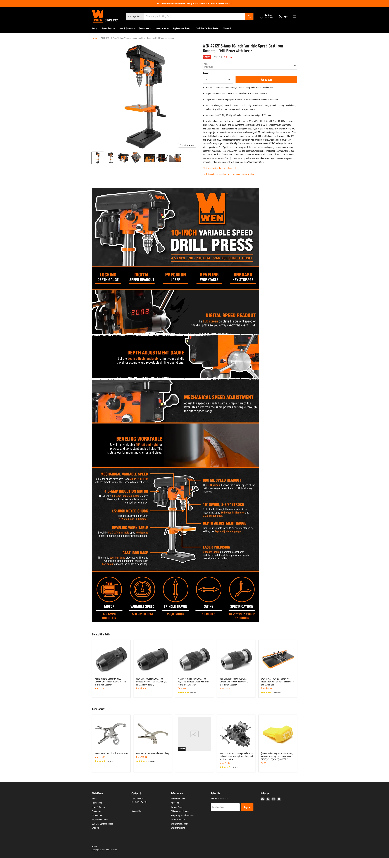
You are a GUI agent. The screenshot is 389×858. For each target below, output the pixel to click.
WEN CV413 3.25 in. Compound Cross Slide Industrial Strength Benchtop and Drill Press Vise (236, 756)
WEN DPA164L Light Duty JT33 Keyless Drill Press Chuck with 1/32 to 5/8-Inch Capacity (110, 681)
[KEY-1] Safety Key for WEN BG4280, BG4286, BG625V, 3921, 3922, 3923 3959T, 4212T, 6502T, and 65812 (277, 756)
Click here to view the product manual (219, 168)
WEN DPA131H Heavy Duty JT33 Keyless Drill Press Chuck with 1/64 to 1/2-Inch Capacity (235, 681)
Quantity (206, 73)
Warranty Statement (179, 824)
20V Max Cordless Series (207, 28)
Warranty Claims (178, 828)
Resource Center (178, 798)
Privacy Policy (177, 807)
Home (94, 28)
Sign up (247, 807)
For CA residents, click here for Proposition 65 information (228, 174)
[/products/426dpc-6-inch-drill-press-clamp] (153, 734)
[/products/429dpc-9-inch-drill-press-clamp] (111, 734)
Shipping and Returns (180, 811)
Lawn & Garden (126, 28)
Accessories (161, 28)
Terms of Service (178, 819)
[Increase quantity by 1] (229, 79)
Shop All (227, 28)
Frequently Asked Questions (182, 815)
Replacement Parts (181, 28)
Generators (144, 28)
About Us (175, 803)
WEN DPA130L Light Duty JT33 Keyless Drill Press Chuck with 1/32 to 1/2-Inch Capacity (151, 681)
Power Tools (107, 28)
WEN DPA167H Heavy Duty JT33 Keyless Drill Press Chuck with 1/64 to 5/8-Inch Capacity (193, 681)
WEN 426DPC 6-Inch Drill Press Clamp (152, 753)
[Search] (249, 16)
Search (94, 846)
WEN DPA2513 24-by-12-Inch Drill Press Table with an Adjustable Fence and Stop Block (277, 681)
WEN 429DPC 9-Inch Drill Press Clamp (111, 753)
